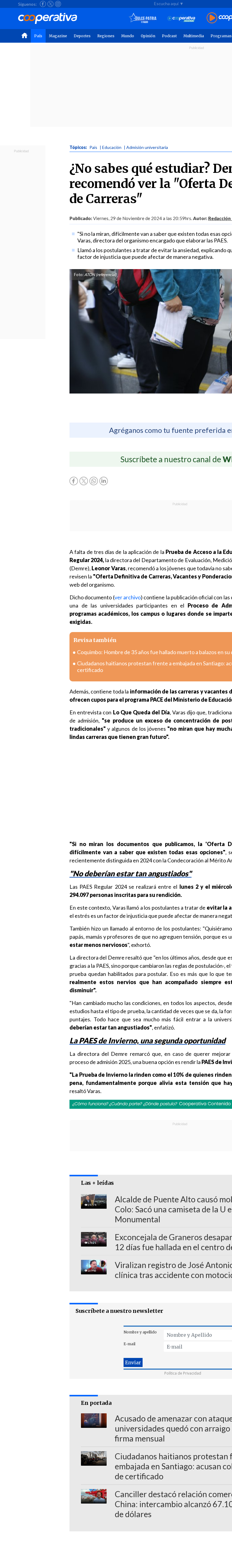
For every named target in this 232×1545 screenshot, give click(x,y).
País (38, 36)
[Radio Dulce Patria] (142, 18)
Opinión (148, 36)
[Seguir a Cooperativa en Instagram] (58, 4)
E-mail (129, 1344)
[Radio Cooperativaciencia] (181, 18)
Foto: (78, 274)
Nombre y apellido (140, 1332)
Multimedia (193, 36)
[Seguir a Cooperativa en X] (50, 4)
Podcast (169, 36)
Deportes (82, 36)
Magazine (58, 36)
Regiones (105, 36)
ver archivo (127, 597)
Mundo (127, 36)
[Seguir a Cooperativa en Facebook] (43, 4)
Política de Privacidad (182, 1373)
